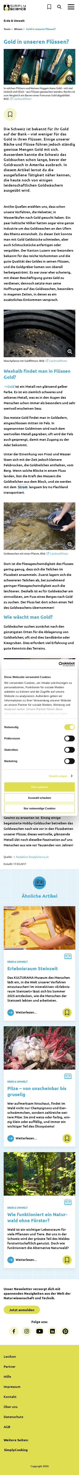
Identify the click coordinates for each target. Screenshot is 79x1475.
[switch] (69, 738)
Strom (23, 487)
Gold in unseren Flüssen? (40, 29)
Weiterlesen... (26, 1012)
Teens (7, 29)
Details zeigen (58, 775)
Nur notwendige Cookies (39, 808)
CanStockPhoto (22, 98)
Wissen (18, 29)
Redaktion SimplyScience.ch (32, 856)
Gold (11, 386)
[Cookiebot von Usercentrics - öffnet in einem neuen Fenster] (59, 664)
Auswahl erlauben (39, 797)
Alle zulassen (39, 787)
